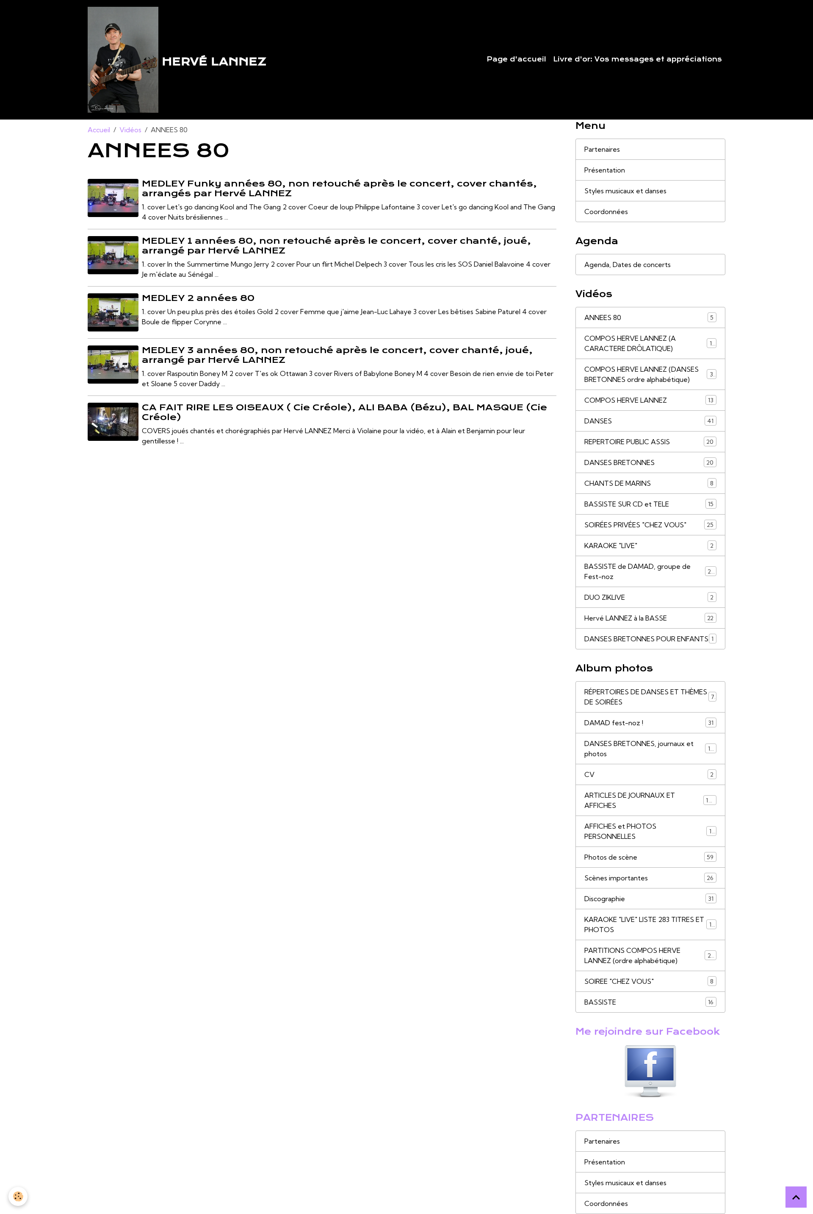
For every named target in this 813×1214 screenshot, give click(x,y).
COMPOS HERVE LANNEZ (648, 400)
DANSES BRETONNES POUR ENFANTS (648, 639)
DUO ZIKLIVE (648, 597)
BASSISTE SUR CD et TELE (648, 504)
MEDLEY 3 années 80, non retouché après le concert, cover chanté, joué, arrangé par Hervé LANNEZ (337, 355)
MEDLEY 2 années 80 (198, 298)
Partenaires (602, 149)
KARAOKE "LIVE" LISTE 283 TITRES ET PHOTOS (649, 924)
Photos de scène (648, 857)
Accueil (99, 129)
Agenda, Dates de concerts (627, 264)
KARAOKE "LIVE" (648, 545)
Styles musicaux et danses (625, 191)
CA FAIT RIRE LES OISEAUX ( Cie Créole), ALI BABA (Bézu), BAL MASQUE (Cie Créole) (344, 412)
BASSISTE (648, 1002)
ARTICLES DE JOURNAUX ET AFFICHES (649, 800)
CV (648, 774)
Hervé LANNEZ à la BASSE (648, 618)
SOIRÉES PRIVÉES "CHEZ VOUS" (648, 525)
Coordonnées (606, 211)
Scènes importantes (648, 878)
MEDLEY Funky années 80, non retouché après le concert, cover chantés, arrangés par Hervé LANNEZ (339, 188)
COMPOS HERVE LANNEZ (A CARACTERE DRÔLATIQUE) (650, 343)
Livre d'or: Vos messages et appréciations (637, 59)
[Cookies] (18, 1196)
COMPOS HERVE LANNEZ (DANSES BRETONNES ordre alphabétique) (650, 374)
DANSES (648, 421)
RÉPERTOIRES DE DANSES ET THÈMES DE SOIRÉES (649, 697)
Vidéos (130, 129)
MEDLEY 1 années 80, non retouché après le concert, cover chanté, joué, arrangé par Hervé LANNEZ (336, 246)
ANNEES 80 (648, 317)
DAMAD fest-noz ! (648, 722)
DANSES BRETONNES (648, 462)
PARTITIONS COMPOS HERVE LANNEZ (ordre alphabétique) (650, 955)
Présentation (604, 170)
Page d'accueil (516, 59)
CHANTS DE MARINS (648, 483)
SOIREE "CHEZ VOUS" (648, 981)
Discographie (648, 898)
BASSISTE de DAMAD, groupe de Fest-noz (649, 571)
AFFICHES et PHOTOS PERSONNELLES (649, 831)
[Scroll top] (796, 1197)
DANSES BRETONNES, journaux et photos (649, 748)
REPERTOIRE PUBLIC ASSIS (648, 441)
